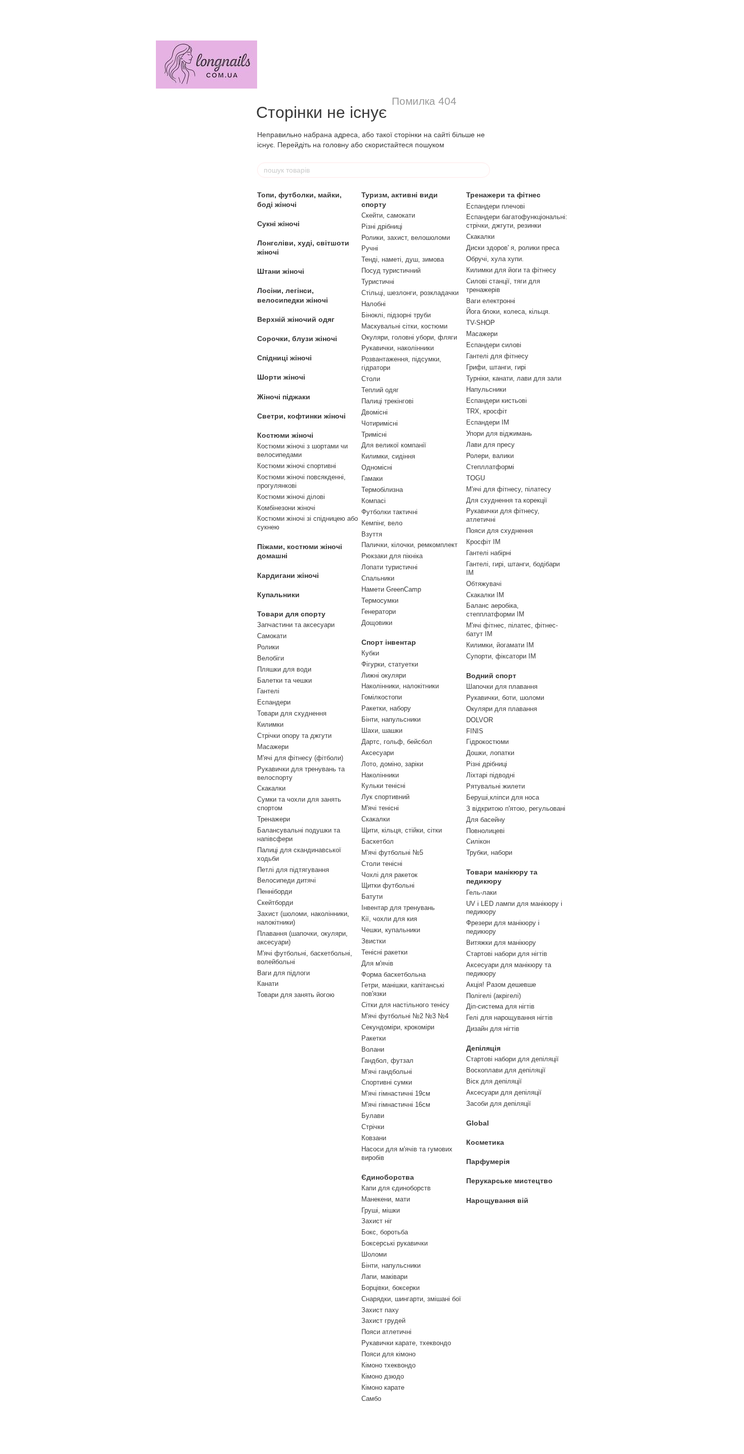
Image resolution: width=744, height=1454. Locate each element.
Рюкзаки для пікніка (392, 556)
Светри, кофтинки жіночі (301, 416)
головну (336, 145)
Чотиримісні (379, 423)
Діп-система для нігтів (500, 1006)
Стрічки (372, 1127)
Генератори (378, 611)
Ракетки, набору (386, 708)
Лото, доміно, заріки (392, 764)
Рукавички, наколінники (397, 348)
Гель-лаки (481, 892)
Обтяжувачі (484, 584)
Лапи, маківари (384, 1276)
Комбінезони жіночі (286, 508)
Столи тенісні (381, 863)
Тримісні (374, 434)
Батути (372, 896)
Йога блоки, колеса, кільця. (508, 311)
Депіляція (483, 1048)
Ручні (369, 248)
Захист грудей (383, 1320)
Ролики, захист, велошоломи (405, 237)
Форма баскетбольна (393, 974)
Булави (372, 1115)
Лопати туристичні (389, 567)
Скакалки (271, 788)
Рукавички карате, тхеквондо (406, 1343)
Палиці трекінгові (387, 401)
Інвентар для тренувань (398, 907)
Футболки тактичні (389, 512)
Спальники (377, 578)
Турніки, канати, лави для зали (513, 378)
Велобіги (270, 658)
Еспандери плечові (495, 206)
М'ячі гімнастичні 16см (395, 1104)
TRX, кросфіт (486, 411)
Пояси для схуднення (499, 530)
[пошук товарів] (482, 170)
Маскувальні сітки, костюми (404, 326)
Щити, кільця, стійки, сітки (401, 830)
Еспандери (274, 702)
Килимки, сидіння (388, 456)
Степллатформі (490, 467)
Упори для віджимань (499, 433)
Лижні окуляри (383, 675)
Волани (372, 1049)
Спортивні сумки (386, 1082)
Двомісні (374, 412)
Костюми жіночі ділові (291, 497)
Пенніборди (274, 891)
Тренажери (273, 819)
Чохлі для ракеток (389, 875)
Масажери (272, 747)
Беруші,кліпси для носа (502, 797)
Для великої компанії (393, 445)
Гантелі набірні (488, 553)
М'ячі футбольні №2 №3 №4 (404, 1016)
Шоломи (374, 1254)
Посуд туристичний (391, 270)
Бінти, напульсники (391, 719)
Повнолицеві (485, 831)
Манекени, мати (385, 1199)
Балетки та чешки (284, 680)
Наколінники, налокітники (400, 686)
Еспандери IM (487, 422)
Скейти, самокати (388, 215)
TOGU (475, 478)
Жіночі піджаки (283, 397)
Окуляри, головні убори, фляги (409, 337)
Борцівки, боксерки (390, 1288)
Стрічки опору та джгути (294, 735)
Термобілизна (382, 489)
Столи (370, 379)
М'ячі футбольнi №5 (392, 852)
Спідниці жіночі (284, 358)
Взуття (371, 534)
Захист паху (380, 1310)
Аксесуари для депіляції (504, 1092)
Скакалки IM (485, 595)
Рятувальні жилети (495, 786)
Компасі (373, 501)
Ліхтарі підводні (490, 775)
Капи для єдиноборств (396, 1188)
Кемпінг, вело (381, 523)
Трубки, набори (489, 852)
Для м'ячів (377, 963)
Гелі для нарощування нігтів (509, 1017)
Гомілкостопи (381, 697)
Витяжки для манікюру (501, 942)
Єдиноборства (387, 1177)
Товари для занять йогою (296, 995)
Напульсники (486, 389)
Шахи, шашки (381, 730)
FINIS (474, 731)
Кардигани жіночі (288, 575)
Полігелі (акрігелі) (493, 996)
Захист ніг (376, 1221)
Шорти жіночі (281, 377)
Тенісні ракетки (384, 952)
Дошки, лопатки (490, 753)
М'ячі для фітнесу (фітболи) (300, 758)
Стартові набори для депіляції (512, 1059)
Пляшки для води (284, 669)
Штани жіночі (280, 271)
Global (477, 1123)
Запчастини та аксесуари (296, 625)
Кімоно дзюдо (382, 1376)
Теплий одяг (380, 390)
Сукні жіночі (278, 224)
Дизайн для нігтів (492, 1028)
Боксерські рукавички (394, 1243)
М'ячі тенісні (380, 808)
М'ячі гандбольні (386, 1071)
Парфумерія (488, 1161)
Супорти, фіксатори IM (501, 656)
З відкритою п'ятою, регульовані (515, 808)
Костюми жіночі (285, 435)
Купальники (278, 595)
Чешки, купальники (390, 930)
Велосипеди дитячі (286, 880)
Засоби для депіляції (498, 1103)
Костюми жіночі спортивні (296, 466)
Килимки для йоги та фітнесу (511, 270)
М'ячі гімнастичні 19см (395, 1093)
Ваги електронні (490, 301)
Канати (267, 983)
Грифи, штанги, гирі (496, 367)
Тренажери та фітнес (503, 195)
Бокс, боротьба (384, 1232)
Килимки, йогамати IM (500, 645)
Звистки (373, 941)
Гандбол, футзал (387, 1060)
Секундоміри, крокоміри (397, 1027)
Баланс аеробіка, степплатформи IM (495, 610)
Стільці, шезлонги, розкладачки (410, 293)
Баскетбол (377, 841)
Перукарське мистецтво (509, 1181)
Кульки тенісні (383, 786)
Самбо (371, 1398)
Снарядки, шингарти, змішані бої (411, 1299)
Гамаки (372, 478)
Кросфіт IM (483, 542)
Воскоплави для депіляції (506, 1070)
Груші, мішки (380, 1210)
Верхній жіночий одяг (296, 319)
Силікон (478, 841)
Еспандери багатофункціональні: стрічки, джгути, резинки (516, 221)
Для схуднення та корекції (506, 500)
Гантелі (268, 691)
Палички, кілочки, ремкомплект (409, 545)
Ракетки (373, 1038)
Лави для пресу (490, 444)
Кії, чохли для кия (389, 919)
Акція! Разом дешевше (501, 984)
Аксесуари (377, 753)
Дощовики (376, 623)
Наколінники (380, 775)
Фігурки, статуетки (389, 664)
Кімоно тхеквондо (388, 1365)
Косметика (485, 1142)
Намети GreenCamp (391, 589)
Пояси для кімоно (388, 1354)
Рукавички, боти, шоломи (505, 697)
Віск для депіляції (494, 1081)
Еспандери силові (493, 345)
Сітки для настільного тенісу (405, 1005)
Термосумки (379, 600)
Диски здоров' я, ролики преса (512, 248)
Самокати (271, 636)
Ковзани (373, 1138)
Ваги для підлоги (283, 973)
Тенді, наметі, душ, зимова (402, 259)
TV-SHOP (480, 322)
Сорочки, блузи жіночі (297, 339)
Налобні (373, 304)
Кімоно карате (382, 1387)
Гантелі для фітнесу (497, 356)
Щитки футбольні (388, 885)
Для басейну (485, 819)
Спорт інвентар (388, 642)
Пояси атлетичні (386, 1332)
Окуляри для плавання (501, 709)
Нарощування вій (497, 1200)
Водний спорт (491, 676)
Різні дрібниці (381, 226)
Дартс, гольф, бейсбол (396, 741)
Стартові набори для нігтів (506, 954)
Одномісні (376, 467)
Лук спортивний (385, 797)
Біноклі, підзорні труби (396, 315)
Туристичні (377, 281)
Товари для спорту (291, 614)
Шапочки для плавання (502, 686)
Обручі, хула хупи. (495, 259)
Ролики (268, 647)
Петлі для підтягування (293, 870)
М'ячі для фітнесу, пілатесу (508, 489)
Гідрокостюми (487, 741)
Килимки (270, 724)
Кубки (370, 653)
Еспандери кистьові (496, 400)
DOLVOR (479, 720)
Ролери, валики (490, 456)
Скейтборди (275, 902)
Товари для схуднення (291, 713)
